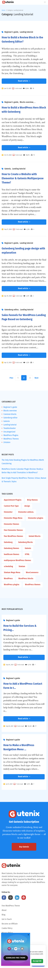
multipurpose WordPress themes (17, 560)
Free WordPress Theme (11, 905)
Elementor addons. (26, 512)
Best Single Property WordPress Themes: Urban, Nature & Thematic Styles (24, 480)
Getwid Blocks (35, 536)
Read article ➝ (24, 81)
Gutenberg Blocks (25, 542)
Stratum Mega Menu (12, 572)
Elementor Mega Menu (13, 518)
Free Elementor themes (13, 530)
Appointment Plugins (12, 500)
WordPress (8, 578)
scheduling (8, 566)
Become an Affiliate (10, 923)
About (4, 910)
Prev (11, 378)
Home (3, 10)
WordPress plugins (11, 584)
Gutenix (7, 169)
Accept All (37, 961)
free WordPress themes (13, 536)
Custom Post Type (11, 506)
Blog (3, 914)
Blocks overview (26, 102)
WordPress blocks (25, 578)
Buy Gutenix (24, 847)
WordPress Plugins (10, 435)
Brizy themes (32, 500)
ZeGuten (6, 442)
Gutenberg (8, 542)
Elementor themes (11, 524)
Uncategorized (9, 432)
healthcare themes (11, 554)
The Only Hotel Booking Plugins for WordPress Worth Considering (23, 462)
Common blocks (9, 414)
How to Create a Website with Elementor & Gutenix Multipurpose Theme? (23, 178)
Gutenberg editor (11, 309)
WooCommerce (32, 572)
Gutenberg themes (11, 548)
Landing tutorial (26, 32)
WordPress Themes (11, 439)
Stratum (22, 566)
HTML (27, 554)
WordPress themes (32, 584)
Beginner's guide (11, 32)
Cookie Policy (7, 928)
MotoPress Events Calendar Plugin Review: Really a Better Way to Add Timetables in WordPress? (22, 471)
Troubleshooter (9, 428)
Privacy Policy (7, 933)
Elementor (8, 512)
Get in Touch (7, 919)
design (27, 506)
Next (36, 378)
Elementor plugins (35, 518)
